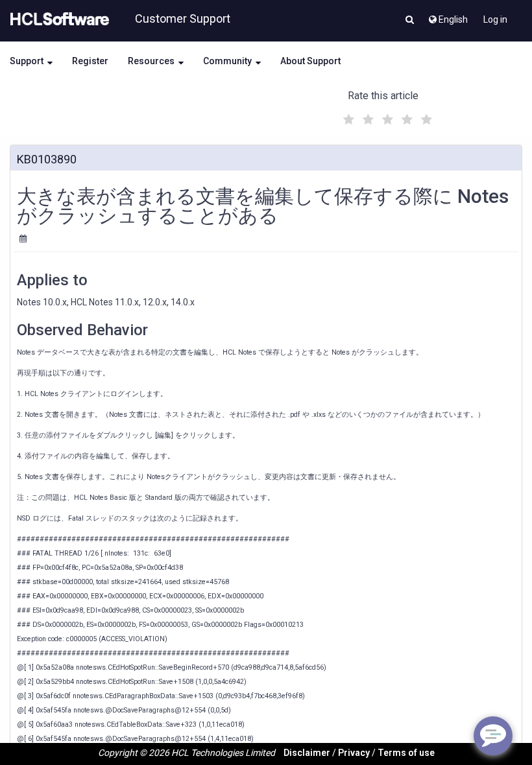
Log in (495, 19)
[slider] (386, 117)
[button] (409, 21)
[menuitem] (447, 16)
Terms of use (406, 752)
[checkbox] (347, 116)
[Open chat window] (493, 735)
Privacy (354, 752)
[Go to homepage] (57, 19)
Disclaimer (307, 752)
